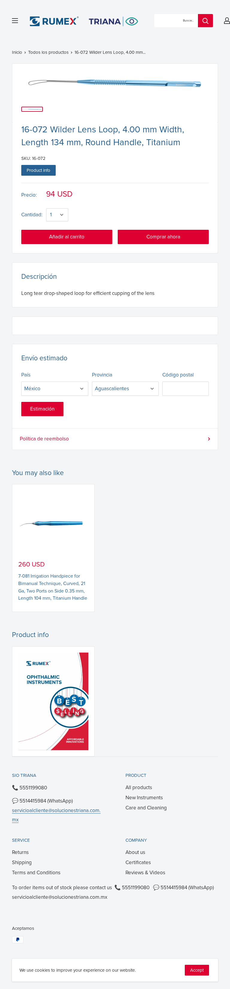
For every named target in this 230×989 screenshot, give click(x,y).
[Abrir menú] (15, 20)
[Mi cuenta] (227, 20)
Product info (38, 170)
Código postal (178, 375)
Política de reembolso (44, 439)
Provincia (102, 375)
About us (135, 852)
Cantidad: (32, 215)
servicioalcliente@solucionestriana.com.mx (59, 897)
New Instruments (144, 797)
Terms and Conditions (36, 872)
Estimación (42, 409)
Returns (20, 852)
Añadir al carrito (66, 237)
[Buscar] (205, 20)
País (26, 375)
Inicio (17, 52)
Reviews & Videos (145, 872)
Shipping (22, 862)
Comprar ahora (163, 237)
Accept (197, 970)
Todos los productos (48, 52)
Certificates (138, 862)
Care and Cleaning (146, 808)
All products (138, 787)
